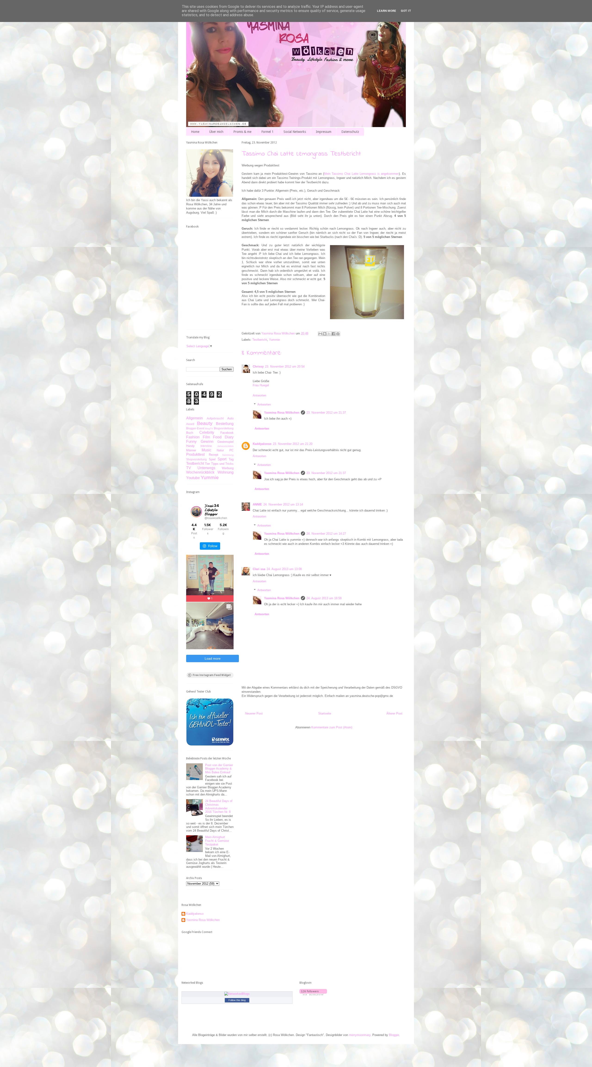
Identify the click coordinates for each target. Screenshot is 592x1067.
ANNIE (257, 504)
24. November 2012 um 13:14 (283, 504)
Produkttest (195, 454)
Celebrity (206, 432)
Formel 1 (267, 132)
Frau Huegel (261, 385)
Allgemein (194, 418)
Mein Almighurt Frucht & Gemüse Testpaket (217, 840)
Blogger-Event (195, 428)
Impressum (323, 132)
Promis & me (242, 132)
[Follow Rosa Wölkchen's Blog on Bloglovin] (313, 994)
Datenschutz (350, 132)
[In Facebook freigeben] (333, 333)
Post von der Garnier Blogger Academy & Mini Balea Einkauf (219, 768)
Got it (406, 10)
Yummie (274, 339)
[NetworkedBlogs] (237, 993)
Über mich (216, 132)
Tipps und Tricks (222, 463)
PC (231, 450)
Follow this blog (237, 1000)
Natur (220, 450)
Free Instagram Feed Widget (212, 675)
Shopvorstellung (196, 459)
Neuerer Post (254, 713)
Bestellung (225, 424)
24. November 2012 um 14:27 (326, 533)
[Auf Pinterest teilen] (338, 333)
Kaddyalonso (262, 444)
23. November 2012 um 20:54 (285, 366)
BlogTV (209, 428)
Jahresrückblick (225, 446)
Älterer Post (394, 713)
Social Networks (295, 132)
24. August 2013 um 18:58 (324, 598)
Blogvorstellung (224, 428)
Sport (222, 459)
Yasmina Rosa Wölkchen (281, 412)
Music (206, 450)
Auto (230, 418)
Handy (190, 446)
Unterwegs (206, 468)
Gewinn (207, 441)
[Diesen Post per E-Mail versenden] (320, 333)
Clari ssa (259, 569)
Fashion (193, 437)
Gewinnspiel (225, 441)
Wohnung (226, 472)
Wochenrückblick (200, 472)
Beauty (205, 423)
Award (190, 423)
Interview (206, 445)
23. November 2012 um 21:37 (326, 412)
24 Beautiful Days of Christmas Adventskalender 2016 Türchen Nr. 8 (218, 806)
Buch (189, 432)
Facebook (227, 432)
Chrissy (258, 366)
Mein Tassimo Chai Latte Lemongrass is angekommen (361, 173)
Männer (191, 450)
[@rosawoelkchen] (196, 511)
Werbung (228, 468)
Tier (207, 463)
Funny (191, 441)
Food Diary (223, 437)
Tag (231, 459)
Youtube (193, 478)
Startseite (324, 713)
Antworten (259, 395)
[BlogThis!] (324, 333)
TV (188, 468)
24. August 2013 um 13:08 (284, 569)
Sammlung (228, 455)
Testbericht (259, 339)
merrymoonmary (359, 1035)
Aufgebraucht (215, 418)
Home (195, 132)
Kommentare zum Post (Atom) (331, 727)
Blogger (394, 1035)
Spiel (212, 459)
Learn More (386, 10)
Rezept (213, 454)
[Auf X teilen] (329, 333)
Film (206, 437)
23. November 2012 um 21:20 (292, 444)
